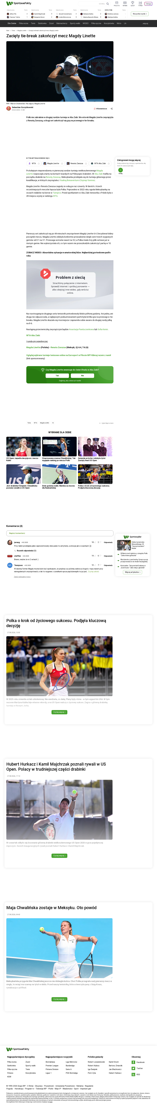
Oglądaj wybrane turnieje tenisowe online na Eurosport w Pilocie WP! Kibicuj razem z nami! (68, 355)
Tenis (33, 23)
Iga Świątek (92, 1069)
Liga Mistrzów (71, 1062)
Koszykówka (109, 23)
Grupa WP (22, 1086)
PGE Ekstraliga (72, 1073)
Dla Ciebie (12, 23)
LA (125, 23)
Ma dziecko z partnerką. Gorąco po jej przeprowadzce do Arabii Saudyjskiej (134, 560)
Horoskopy (19, 1089)
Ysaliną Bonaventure (69, 180)
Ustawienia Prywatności (65, 1086)
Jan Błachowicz (115, 1069)
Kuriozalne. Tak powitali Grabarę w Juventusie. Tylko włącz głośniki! (133, 567)
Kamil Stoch (114, 1062)
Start (7, 30)
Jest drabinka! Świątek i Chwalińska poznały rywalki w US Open (21, 487)
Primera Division (52, 1069)
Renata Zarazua (58, 347)
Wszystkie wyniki (139, 14)
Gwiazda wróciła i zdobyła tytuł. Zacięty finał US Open (92, 459)
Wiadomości (67, 1089)
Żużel (51, 23)
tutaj (51, 1102)
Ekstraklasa (50, 1062)
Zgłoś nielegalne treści (22, 577)
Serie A (68, 1069)
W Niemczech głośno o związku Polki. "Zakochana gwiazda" (134, 554)
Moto (119, 23)
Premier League (52, 1066)
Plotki (50, 1089)
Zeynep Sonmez (87, 180)
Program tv (29, 1089)
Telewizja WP (41, 1089)
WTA (55, 196)
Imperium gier (85, 1089)
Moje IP (58, 1089)
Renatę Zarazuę (53, 177)
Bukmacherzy (61, 23)
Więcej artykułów (132, 572)
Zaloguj (148, 4)
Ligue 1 (48, 1073)
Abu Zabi (98, 174)
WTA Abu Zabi (33, 335)
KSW (9, 1077)
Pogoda (9, 1089)
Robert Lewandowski (96, 1062)
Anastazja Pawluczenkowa (81, 329)
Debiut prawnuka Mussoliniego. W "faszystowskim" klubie (138, 545)
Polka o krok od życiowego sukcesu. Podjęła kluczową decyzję (94, 487)
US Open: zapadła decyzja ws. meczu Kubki (22, 459)
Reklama (79, 1086)
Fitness (10, 1073)
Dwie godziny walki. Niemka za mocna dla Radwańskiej (58, 487)
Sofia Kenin (103, 329)
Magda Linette (22, 30)
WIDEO (85, 23)
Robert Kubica (93, 1066)
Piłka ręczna (96, 23)
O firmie (30, 1086)
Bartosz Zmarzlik (115, 1066)
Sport (76, 1089)
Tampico (57, 193)
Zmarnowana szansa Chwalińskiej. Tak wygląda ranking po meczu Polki (59, 459)
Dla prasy (39, 1086)
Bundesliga (70, 1066)
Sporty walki (75, 23)
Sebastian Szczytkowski (22, 107)
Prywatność (49, 1086)
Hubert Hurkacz (115, 1073)
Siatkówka (42, 23)
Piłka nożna (23, 23)
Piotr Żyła (92, 1073)
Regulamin (89, 1086)
